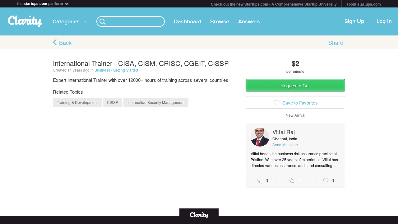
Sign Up (354, 21)
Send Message (285, 144)
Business (102, 69)
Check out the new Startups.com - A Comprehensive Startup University (274, 4)
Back (65, 42)
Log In (384, 21)
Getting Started (125, 69)
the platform (40, 3)
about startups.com (363, 4)
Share (335, 42)
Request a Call (295, 85)
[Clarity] (199, 214)
